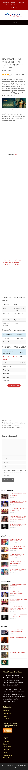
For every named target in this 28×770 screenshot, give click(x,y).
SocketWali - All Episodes (11, 262)
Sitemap (20, 5)
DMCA (7, 5)
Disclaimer (13, 5)
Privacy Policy (20, 2)
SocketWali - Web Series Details (12, 260)
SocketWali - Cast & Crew (11, 264)
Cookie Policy (7, 747)
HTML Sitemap (7, 755)
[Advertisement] (14, 40)
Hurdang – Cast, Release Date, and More (18, 644)
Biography (6, 710)
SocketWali (7, 423)
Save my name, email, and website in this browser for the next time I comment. (15, 473)
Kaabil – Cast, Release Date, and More (18, 660)
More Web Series (14, 385)
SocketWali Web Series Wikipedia (12, 427)
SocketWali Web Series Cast (10, 425)
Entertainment (7, 713)
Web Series (7, 421)
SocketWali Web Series (18, 423)
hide (15, 154)
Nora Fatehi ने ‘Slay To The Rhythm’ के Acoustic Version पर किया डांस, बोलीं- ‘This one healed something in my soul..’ (18, 518)
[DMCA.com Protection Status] (7, 732)
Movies (5, 716)
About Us (13, 2)
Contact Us (6, 2)
